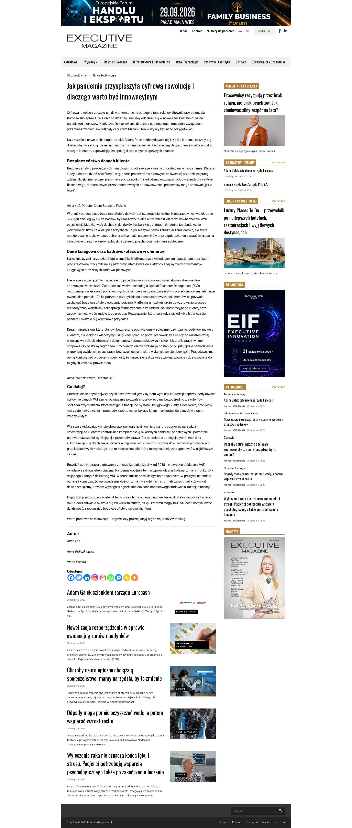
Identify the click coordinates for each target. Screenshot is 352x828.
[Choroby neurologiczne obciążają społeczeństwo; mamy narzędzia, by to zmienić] (193, 681)
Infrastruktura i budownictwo (241, 413)
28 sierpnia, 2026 (76, 600)
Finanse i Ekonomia (115, 62)
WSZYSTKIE (278, 163)
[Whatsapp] (110, 577)
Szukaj (262, 31)
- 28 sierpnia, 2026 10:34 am (238, 176)
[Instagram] (94, 577)
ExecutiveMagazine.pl (99, 822)
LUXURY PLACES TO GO (241, 201)
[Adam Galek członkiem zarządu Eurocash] (193, 603)
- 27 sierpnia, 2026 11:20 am (238, 190)
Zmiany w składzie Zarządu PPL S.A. (246, 184)
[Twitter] (78, 577)
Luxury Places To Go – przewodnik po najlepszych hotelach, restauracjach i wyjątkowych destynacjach (254, 221)
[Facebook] (279, 31)
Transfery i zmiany (186, 612)
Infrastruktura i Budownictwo (151, 62)
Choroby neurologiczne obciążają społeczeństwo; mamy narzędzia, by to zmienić (114, 674)
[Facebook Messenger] (118, 577)
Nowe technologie (187, 732)
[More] (134, 577)
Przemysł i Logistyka (217, 62)
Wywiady (90, 62)
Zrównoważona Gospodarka (268, 62)
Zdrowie (241, 62)
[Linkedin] (285, 31)
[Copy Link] (126, 577)
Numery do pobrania (220, 31)
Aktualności (71, 62)
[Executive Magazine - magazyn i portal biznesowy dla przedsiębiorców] (99, 44)
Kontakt (197, 31)
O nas (184, 31)
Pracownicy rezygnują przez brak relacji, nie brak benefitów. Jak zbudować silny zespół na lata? (253, 102)
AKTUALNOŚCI (235, 387)
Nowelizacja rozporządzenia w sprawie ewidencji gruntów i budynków (105, 631)
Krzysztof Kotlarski (234, 406)
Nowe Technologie (187, 62)
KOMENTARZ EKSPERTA (241, 86)
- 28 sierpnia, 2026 (255, 406)
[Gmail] (102, 577)
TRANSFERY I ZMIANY (240, 162)
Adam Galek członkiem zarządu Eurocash (108, 592)
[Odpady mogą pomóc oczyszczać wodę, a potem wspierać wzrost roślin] (193, 723)
